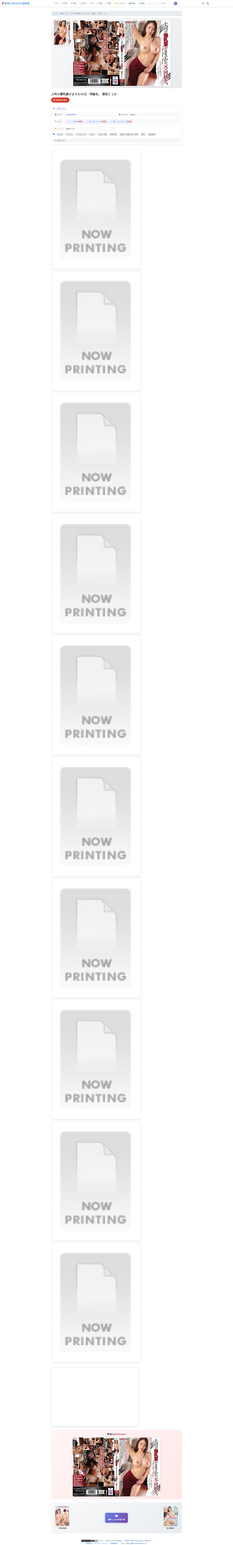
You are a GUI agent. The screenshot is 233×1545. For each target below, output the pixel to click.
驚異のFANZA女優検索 (17, 3)
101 (84, 3)
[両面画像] (122, 53)
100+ (75, 3)
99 (66, 3)
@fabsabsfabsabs (137, 1543)
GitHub (148, 1541)
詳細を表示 (60, 140)
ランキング (121, 3)
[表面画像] (62, 32)
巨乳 (109, 3)
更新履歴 (114, 1543)
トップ (55, 13)
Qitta (128, 1541)
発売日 (133, 3)
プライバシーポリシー (101, 1543)
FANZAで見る (61, 100)
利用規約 (89, 1543)
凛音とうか (64, 13)
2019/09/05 (71, 115)
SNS (142, 3)
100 (100, 3)
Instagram (140, 1541)
